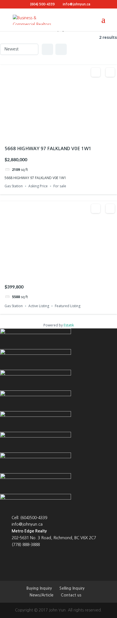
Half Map (61, 49)
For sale (59, 186)
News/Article (41, 595)
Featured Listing (67, 305)
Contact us (71, 595)
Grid (47, 49)
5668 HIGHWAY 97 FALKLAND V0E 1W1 (48, 148)
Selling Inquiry (72, 588)
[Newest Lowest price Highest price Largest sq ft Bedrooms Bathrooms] (19, 49)
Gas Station (14, 186)
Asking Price (38, 186)
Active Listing (38, 305)
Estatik (69, 325)
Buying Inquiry (39, 588)
